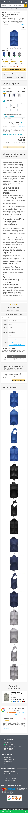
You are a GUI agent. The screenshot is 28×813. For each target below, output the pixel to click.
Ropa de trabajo (13, 340)
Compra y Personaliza (14, 69)
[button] (15, 59)
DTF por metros (8, 761)
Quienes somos (8, 757)
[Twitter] (5, 749)
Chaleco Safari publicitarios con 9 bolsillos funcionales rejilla (19, 694)
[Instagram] (12, 749)
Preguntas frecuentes (9, 771)
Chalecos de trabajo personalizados (17, 343)
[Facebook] (10, 749)
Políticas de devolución (10, 776)
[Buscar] (25, 5)
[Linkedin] (8, 749)
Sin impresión (7, 118)
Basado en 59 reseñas (16, 799)
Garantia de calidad (9, 759)
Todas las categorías (9, 780)
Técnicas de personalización (11, 773)
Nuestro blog (7, 763)
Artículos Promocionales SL (16, 809)
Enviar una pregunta (18, 380)
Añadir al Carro (14, 147)
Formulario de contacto (10, 778)
